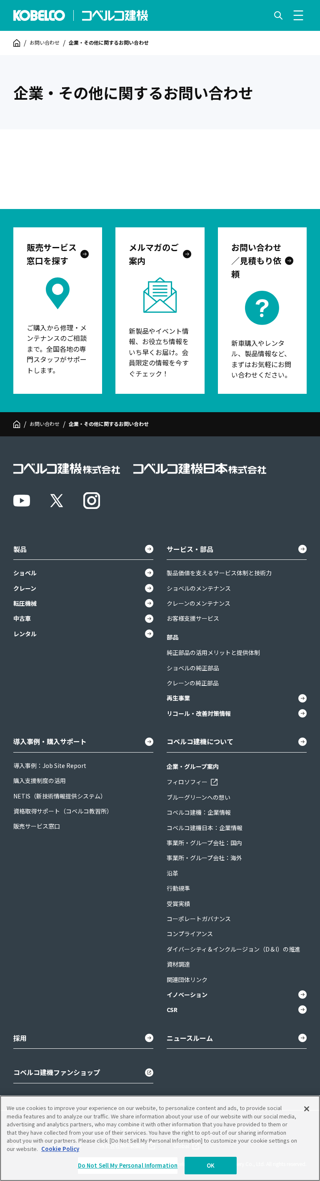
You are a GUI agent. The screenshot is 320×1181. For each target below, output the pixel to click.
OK (211, 1165)
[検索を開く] (278, 15)
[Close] (307, 1109)
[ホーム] (16, 43)
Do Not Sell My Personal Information (128, 1165)
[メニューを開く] (298, 15)
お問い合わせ (45, 42)
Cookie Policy (60, 1149)
